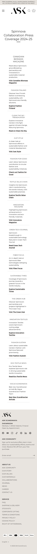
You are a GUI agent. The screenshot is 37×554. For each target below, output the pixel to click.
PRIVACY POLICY (9, 518)
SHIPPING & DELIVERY (11, 505)
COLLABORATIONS (9, 480)
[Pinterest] (21, 433)
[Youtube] (8, 433)
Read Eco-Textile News (18, 376)
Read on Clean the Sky (18, 131)
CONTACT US (7, 492)
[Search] (29, 11)
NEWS (4, 486)
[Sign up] (34, 455)
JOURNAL (6, 483)
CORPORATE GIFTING (10, 512)
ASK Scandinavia (21, 546)
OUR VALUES (7, 474)
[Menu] (3, 10)
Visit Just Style (15, 151)
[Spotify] (30, 433)
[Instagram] (12, 433)
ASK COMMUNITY (9, 468)
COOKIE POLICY (8, 521)
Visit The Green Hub (17, 312)
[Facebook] (3, 433)
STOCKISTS (6, 508)
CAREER (5, 489)
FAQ (4, 502)
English (4, 542)
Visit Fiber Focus (15, 268)
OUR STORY (7, 471)
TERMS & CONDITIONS (11, 515)
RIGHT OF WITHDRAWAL (12, 524)
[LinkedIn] (26, 433)
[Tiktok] (17, 433)
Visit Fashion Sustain (17, 356)
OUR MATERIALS (8, 477)
